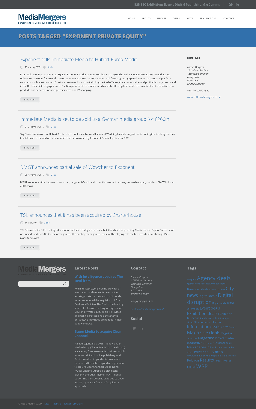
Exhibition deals (202, 313)
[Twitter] (230, 4)
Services (161, 18)
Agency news (193, 283)
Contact (228, 18)
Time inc (226, 360)
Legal (47, 403)
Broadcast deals (197, 289)
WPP (202, 366)
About (146, 18)
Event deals (210, 308)
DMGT (230, 303)
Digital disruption (210, 298)
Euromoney (193, 308)
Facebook (205, 318)
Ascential (205, 283)
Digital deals (207, 296)
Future (216, 318)
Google (225, 318)
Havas (199, 322)
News (190, 18)
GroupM (191, 322)
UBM (191, 367)
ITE (226, 327)
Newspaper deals (222, 342)
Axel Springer (218, 283)
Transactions (208, 18)
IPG (222, 327)
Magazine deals (203, 332)
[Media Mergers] (42, 19)
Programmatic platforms (223, 355)
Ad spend (191, 279)
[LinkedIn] (237, 4)
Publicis (193, 360)
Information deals (203, 326)
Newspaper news (201, 347)
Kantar (231, 327)
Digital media (219, 303)
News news (206, 342)
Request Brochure (73, 403)
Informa (216, 322)
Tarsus (218, 360)
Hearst (207, 322)
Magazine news (211, 338)
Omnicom (222, 347)
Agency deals (214, 278)
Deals (176, 18)
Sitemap (56, 403)
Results (207, 360)
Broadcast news (217, 289)
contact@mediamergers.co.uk (203, 97)
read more (30, 99)
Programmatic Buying (198, 355)
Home (131, 18)
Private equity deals (208, 352)
